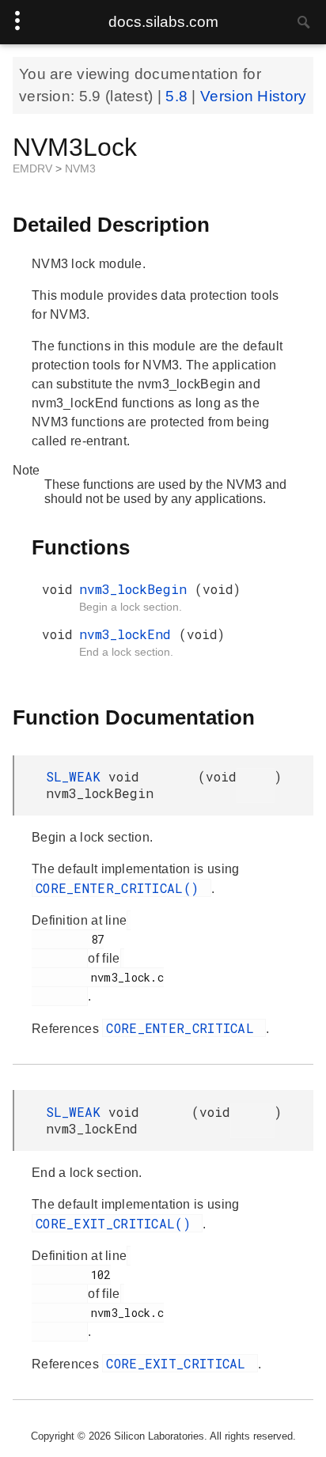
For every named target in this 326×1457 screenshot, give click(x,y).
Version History (253, 96)
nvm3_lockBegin (137, 589)
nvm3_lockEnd (129, 634)
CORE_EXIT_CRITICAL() (117, 1223)
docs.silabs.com (163, 21)
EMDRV (34, 168)
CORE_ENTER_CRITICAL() (121, 888)
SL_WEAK (77, 776)
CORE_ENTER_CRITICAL (184, 1028)
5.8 (178, 96)
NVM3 (80, 168)
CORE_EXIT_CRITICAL (180, 1363)
